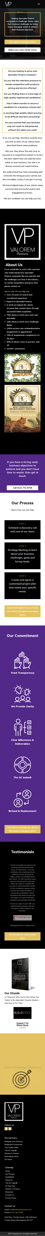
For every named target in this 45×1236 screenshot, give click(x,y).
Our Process (10, 1174)
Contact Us (9, 1195)
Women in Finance (11, 1153)
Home (7, 1171)
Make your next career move (22, 49)
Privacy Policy (10, 1198)
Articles (22, 1027)
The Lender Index (11, 1147)
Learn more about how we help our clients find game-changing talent (22, 611)
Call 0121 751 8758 (22, 487)
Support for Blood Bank (22, 1024)
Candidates (9, 1177)
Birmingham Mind (11, 1156)
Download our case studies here (22, 936)
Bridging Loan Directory (13, 1141)
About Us (8, 1180)
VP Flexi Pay (10, 1186)
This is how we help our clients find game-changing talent (22, 829)
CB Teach (8, 1159)
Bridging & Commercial (13, 1144)
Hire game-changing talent (22, 42)
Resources (9, 1192)
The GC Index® (10, 1150)
